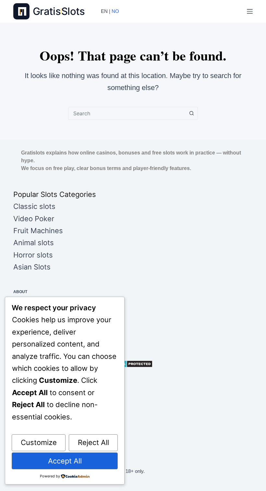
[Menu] (250, 11)
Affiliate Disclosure (36, 337)
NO (115, 11)
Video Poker (33, 218)
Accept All (65, 461)
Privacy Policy (29, 310)
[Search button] (191, 113)
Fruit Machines (38, 230)
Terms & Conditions (34, 319)
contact (22, 301)
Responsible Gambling (38, 328)
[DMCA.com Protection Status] (133, 364)
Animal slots (33, 242)
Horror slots (33, 255)
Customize (39, 442)
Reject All (93, 442)
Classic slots (34, 206)
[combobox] (126, 113)
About (20, 292)
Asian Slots (32, 267)
